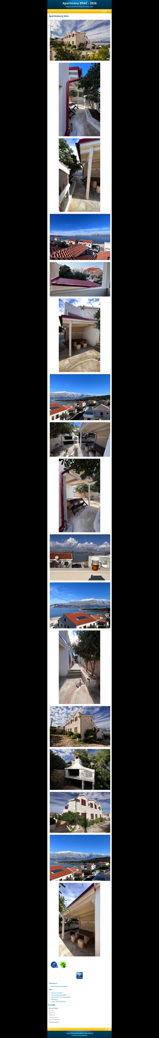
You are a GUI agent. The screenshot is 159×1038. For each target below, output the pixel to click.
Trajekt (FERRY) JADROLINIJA (58, 1001)
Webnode (84, 1035)
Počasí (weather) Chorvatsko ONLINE (60, 997)
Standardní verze (55, 1029)
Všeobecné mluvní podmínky (59, 986)
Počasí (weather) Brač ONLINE (59, 995)
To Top (106, 1029)
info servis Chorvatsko (56, 992)
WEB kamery (54, 999)
